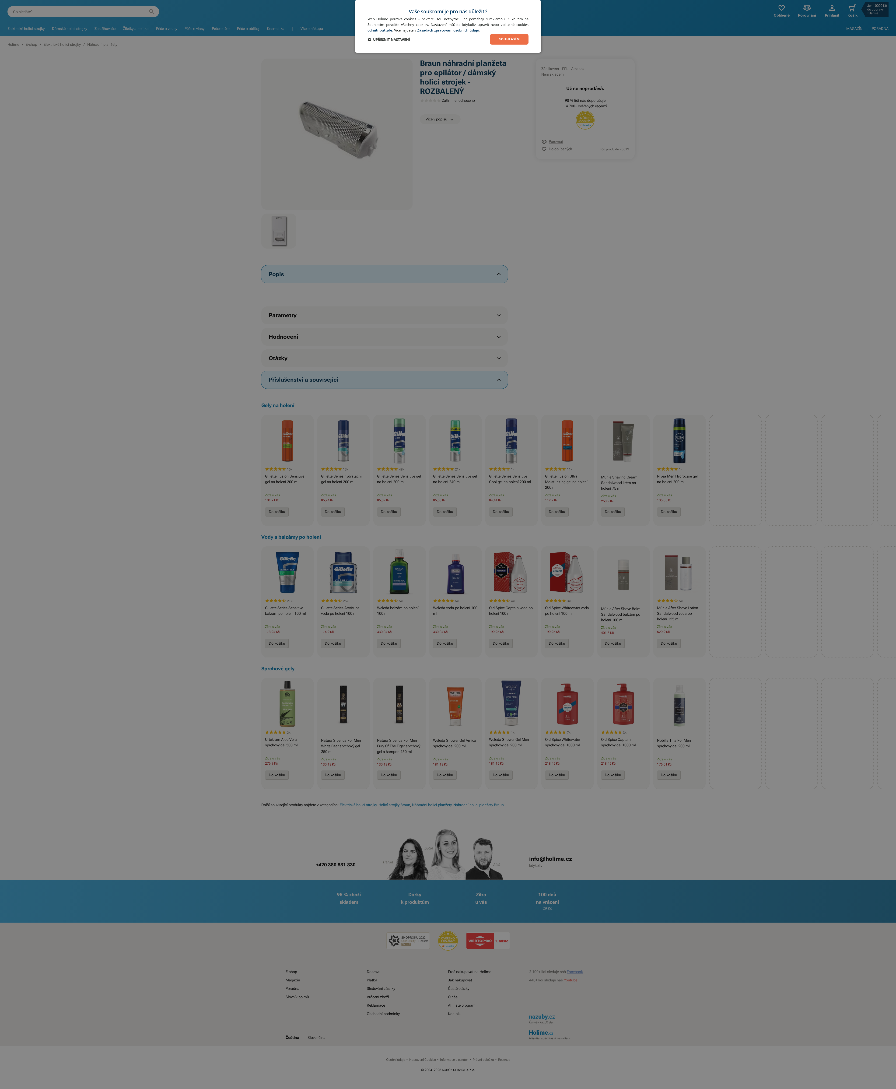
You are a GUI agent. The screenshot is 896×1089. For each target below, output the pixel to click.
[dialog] (448, 26)
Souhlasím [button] (509, 39)
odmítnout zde (380, 30)
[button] (389, 39)
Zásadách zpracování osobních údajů (448, 30)
